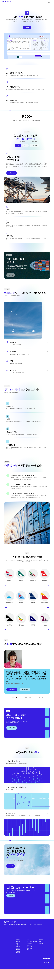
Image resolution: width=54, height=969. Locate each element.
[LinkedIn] (42, 962)
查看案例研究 (12, 689)
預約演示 (11, 866)
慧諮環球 (41, 939)
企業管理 (18, 948)
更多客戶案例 (25, 689)
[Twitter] (46, 962)
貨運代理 (18, 941)
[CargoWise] (6, 2)
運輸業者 (18, 952)
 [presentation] (6, 585)
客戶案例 (29, 946)
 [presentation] (48, 585)
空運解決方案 (12, 173)
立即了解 (11, 275)
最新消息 (29, 948)
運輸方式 (18, 949)
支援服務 (29, 945)
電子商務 (18, 946)
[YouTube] (48, 962)
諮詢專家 (27, 27)
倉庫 (17, 945)
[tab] (18, 145)
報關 (17, 943)
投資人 (40, 941)
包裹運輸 (18, 951)
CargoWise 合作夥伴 (32, 941)
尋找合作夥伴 (12, 727)
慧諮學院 (29, 943)
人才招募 (41, 943)
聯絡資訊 (29, 949)
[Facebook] (44, 962)
